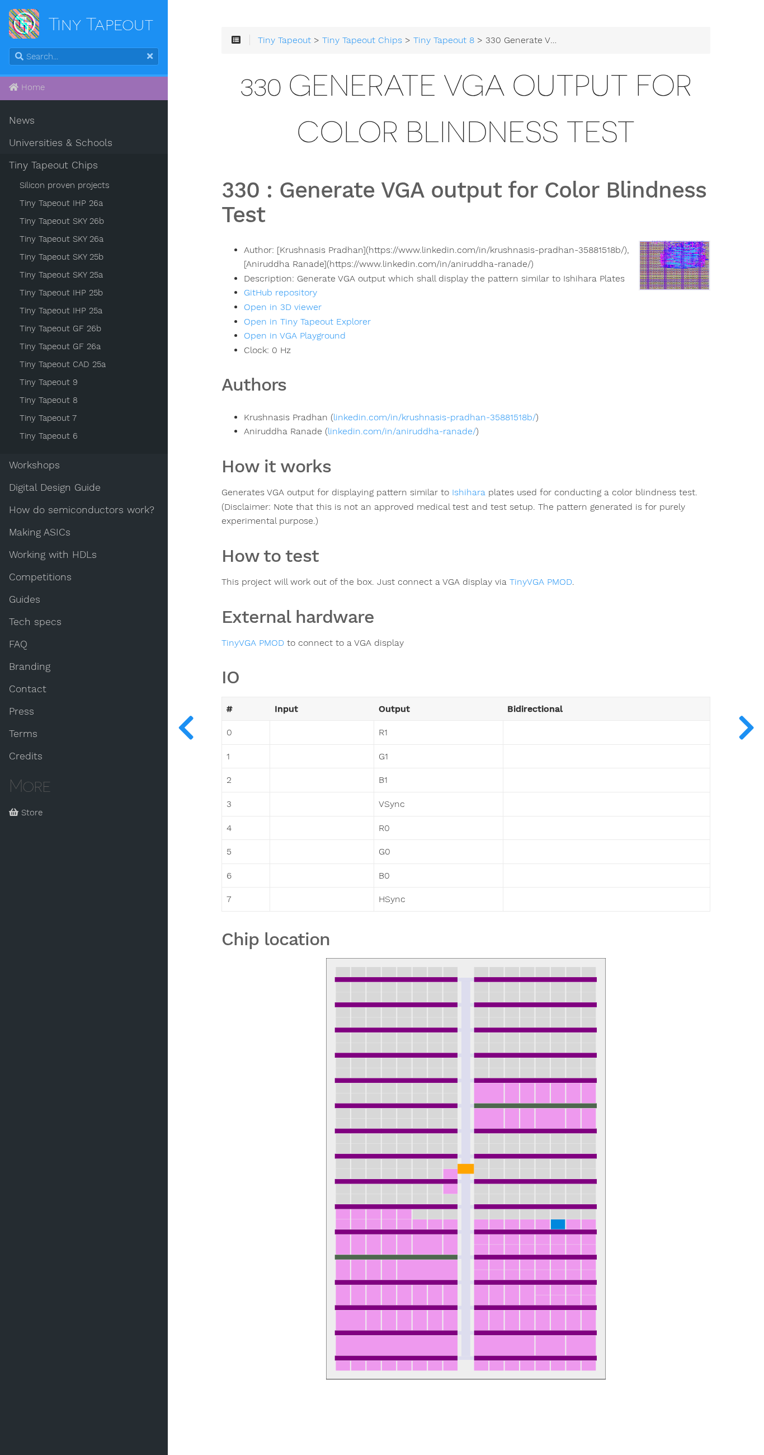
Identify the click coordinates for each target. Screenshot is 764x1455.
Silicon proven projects (65, 185)
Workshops (34, 465)
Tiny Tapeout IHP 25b (61, 293)
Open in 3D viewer (283, 307)
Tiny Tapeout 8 (49, 400)
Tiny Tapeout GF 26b (60, 328)
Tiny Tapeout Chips (53, 165)
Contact (27, 688)
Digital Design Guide (55, 487)
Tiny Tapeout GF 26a (60, 346)
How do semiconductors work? (81, 509)
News (22, 120)
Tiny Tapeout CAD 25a (63, 364)
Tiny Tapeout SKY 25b (61, 257)
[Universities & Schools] (186, 727)
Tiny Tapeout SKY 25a (61, 275)
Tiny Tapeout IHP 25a (61, 311)
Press (21, 711)
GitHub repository (280, 293)
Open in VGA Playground (295, 336)
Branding (29, 666)
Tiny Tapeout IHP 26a (61, 203)
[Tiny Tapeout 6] (746, 727)
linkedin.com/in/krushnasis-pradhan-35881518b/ (434, 417)
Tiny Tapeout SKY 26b (62, 221)
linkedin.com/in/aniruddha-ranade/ (402, 431)
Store (30, 813)
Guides (24, 599)
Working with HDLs (53, 554)
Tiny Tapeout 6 (49, 436)
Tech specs (35, 621)
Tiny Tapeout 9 (49, 382)
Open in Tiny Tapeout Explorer (307, 322)
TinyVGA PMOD (541, 582)
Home (31, 87)
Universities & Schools (60, 142)
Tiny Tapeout (284, 40)
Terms (23, 733)
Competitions (40, 577)
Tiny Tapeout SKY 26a (61, 239)
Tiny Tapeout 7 (48, 418)
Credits (26, 756)
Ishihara (468, 492)
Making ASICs (39, 532)
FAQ (18, 644)
